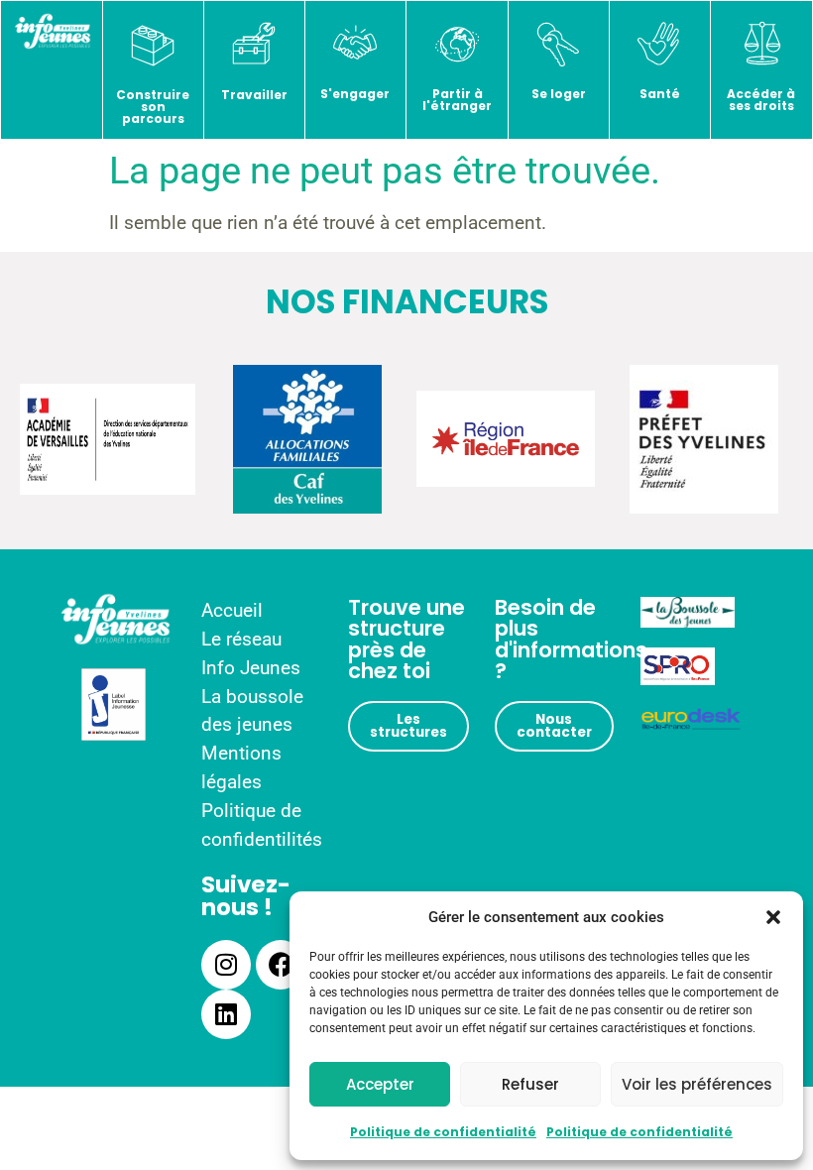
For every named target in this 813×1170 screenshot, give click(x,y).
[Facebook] (280, 965)
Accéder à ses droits (761, 99)
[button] (773, 917)
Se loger (558, 93)
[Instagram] (226, 965)
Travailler (254, 94)
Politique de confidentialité (443, 1131)
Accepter (380, 1084)
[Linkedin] (226, 1014)
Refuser (530, 1084)
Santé (659, 93)
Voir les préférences (697, 1084)
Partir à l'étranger (457, 99)
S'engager (355, 93)
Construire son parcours (152, 106)
